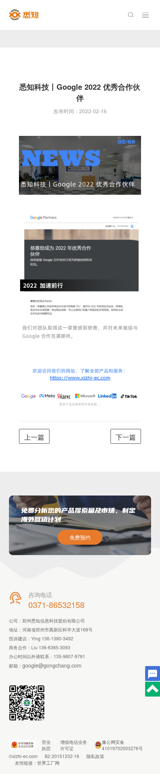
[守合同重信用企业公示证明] (22, 745)
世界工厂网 (48, 762)
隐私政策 (95, 756)
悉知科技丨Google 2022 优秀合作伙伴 (79, 92)
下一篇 (126, 437)
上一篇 (34, 437)
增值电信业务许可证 (73, 745)
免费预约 (80, 537)
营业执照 (46, 745)
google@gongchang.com (51, 665)
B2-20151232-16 (62, 756)
